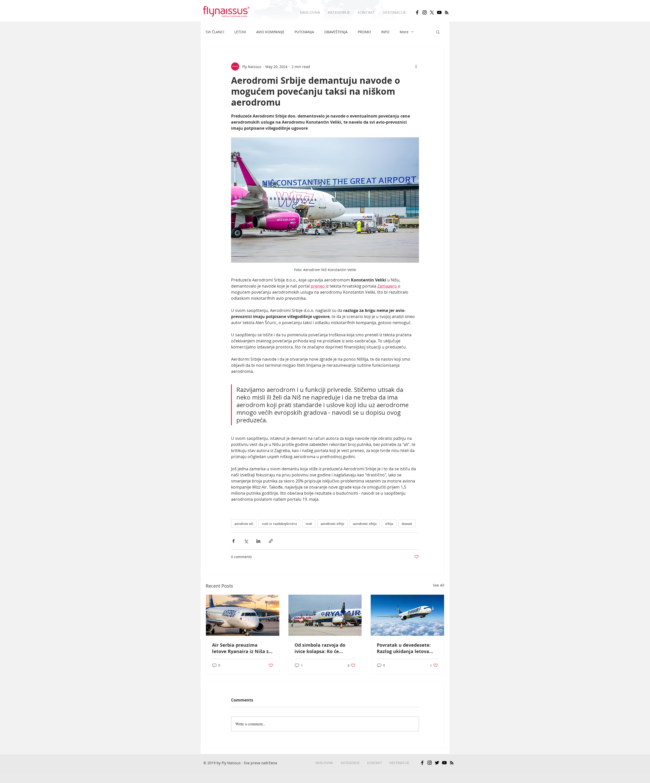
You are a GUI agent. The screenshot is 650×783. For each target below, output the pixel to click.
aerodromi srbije (332, 523)
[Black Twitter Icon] (437, 762)
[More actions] (416, 66)
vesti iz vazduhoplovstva (279, 523)
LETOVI (240, 32)
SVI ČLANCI (215, 32)
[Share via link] (270, 541)
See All (438, 585)
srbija (389, 523)
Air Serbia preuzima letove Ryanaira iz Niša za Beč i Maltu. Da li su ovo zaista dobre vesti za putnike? (241, 648)
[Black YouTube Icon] (439, 12)
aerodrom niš (243, 523)
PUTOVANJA (304, 32)
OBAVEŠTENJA (336, 32)
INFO (385, 32)
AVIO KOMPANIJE (270, 32)
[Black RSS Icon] (446, 12)
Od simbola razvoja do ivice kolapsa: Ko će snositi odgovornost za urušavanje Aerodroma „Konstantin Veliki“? (321, 648)
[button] (339, 12)
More (404, 32)
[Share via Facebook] (233, 541)
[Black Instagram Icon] (424, 12)
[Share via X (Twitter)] (245, 541)
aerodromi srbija (365, 523)
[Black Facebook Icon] (417, 12)
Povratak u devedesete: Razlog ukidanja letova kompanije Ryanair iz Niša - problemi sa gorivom (407, 648)
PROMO (364, 32)
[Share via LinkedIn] (258, 541)
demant (407, 523)
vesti (308, 523)
